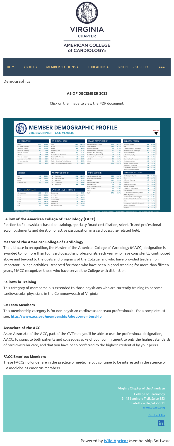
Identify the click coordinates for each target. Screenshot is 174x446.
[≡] (161, 67)
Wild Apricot (116, 440)
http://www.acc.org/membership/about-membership (56, 316)
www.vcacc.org (154, 407)
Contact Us (156, 415)
